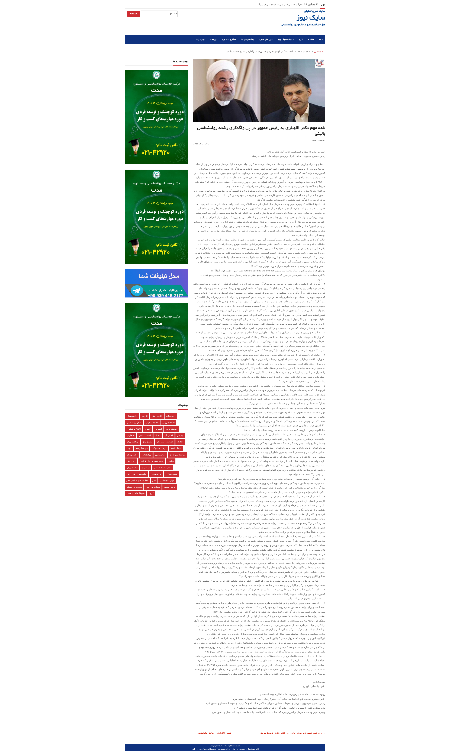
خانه (321, 39)
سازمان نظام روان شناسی (151, 461)
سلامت (171, 461)
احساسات (170, 416)
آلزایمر (144, 416)
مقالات (311, 39)
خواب (129, 448)
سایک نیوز (311, 18)
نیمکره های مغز (153, 487)
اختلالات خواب (152, 422)
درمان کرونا (176, 448)
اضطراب (130, 435)
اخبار (301, 39)
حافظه (180, 442)
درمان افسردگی (159, 448)
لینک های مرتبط (247, 39)
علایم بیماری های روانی (137, 474)
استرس (158, 429)
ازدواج (147, 429)
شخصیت (146, 467)
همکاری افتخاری (229, 39)
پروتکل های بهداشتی (135, 493)
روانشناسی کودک (177, 455)
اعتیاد (157, 435)
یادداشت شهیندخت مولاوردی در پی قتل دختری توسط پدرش (290, 732)
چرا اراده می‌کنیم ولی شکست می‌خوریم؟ (280, 4)
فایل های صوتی (265, 39)
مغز (154, 480)
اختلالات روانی (168, 422)
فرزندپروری (156, 474)
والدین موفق (169, 487)
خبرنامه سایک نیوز (286, 39)
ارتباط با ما (200, 39)
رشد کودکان (132, 455)
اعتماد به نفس (145, 435)
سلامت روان (132, 467)
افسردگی (168, 435)
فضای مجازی (171, 474)
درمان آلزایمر (141, 448)
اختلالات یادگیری (134, 429)
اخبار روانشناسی (134, 422)
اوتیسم (180, 435)
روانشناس (146, 455)
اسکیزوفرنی (171, 429)
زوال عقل (131, 461)
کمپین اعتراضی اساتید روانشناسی (214, 732)
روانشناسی (160, 455)
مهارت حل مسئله (134, 487)
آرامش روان (132, 416)
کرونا (151, 493)
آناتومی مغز (157, 416)
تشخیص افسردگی (165, 442)
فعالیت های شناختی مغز (137, 480)
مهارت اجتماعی (167, 480)
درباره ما (213, 39)
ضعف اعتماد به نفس (163, 467)
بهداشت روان (132, 442)
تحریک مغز (147, 442)
